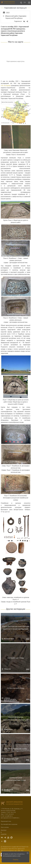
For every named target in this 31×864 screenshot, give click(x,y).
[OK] (5, 841)
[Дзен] (2, 841)
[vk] (2, 837)
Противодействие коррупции (9, 824)
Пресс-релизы (5, 827)
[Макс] (11, 837)
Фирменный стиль (6, 821)
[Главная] (8, 2)
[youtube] (8, 837)
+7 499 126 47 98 (11, 812)
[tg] (5, 837)
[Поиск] (21, 3)
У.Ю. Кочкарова (5, 85)
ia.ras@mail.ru (9, 816)
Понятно (15, 859)
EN (25, 2)
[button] (29, 2)
